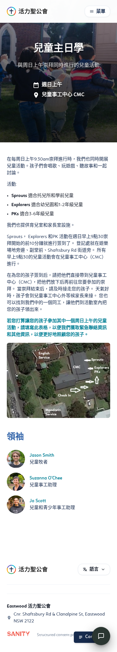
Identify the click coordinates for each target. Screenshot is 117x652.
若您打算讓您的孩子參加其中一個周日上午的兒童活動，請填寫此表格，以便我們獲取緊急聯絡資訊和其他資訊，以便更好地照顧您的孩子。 (57, 328)
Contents (94, 637)
